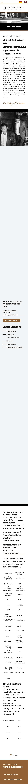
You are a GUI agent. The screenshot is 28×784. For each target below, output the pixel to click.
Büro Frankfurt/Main (13, 338)
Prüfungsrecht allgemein (11, 774)
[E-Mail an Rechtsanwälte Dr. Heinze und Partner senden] (5, 2)
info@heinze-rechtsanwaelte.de (11, 539)
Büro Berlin (10, 334)
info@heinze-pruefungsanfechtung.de (10, 314)
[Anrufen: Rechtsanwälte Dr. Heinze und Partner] (9, 2)
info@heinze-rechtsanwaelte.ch (11, 551)
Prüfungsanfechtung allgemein (13, 779)
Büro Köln (10, 341)
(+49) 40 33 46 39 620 (9, 310)
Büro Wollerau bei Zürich (14, 347)
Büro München (11, 344)
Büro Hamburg (11, 331)
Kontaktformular (12, 320)
